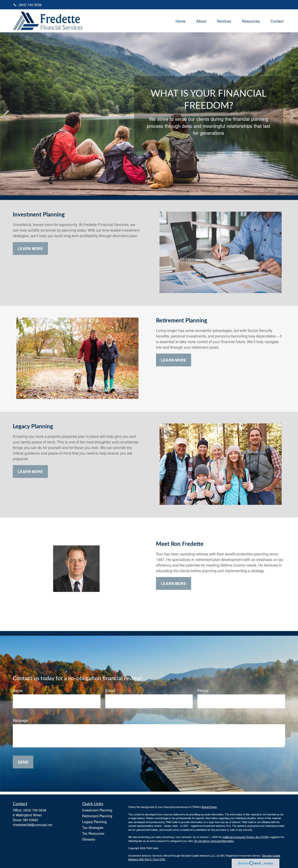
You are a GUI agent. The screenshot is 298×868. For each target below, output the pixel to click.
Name (18, 690)
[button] (180, 21)
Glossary (88, 839)
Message (20, 720)
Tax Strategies (92, 827)
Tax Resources (93, 833)
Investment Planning (97, 810)
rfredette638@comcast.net (32, 824)
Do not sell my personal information (214, 841)
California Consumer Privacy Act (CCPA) (246, 837)
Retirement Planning (97, 816)
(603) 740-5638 (30, 4)
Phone (202, 690)
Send (23, 762)
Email (110, 690)
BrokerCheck (209, 807)
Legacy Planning (94, 821)
